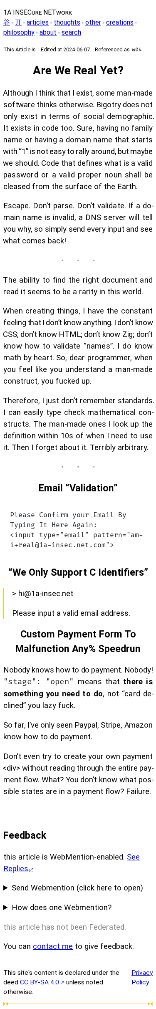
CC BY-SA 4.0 (39, 982)
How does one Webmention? (61, 907)
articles (38, 22)
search (71, 32)
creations (120, 22)
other (93, 22)
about (48, 32)
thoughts (67, 22)
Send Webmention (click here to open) (77, 888)
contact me (53, 946)
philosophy (19, 32)
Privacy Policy (142, 977)
